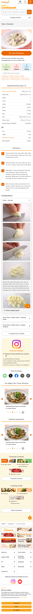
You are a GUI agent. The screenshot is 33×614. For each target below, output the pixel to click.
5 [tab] (17, 412)
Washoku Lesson (16, 474)
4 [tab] (14, 412)
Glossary (5, 493)
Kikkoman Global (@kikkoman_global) (17, 354)
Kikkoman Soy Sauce (8, 137)
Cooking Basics (23, 493)
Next (31, 399)
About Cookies (23, 597)
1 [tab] (8, 412)
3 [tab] (12, 412)
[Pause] (23, 412)
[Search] (29, 12)
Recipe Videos (7, 464)
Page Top (30, 517)
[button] (4, 588)
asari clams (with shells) (9, 91)
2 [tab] (10, 412)
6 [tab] (19, 412)
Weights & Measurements (15, 502)
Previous (2, 399)
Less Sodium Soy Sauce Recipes (24, 465)
